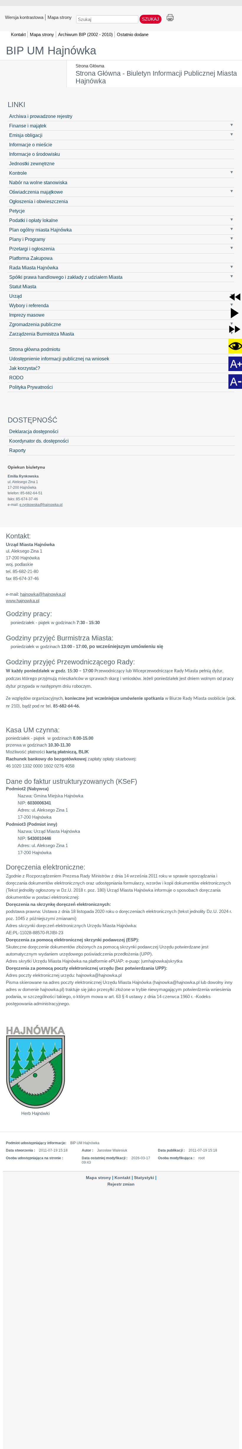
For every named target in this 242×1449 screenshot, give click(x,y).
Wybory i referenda (29, 305)
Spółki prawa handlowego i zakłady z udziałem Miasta (65, 277)
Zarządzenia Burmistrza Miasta (41, 333)
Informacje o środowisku (34, 154)
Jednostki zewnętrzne (32, 163)
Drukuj (170, 18)
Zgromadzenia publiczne (35, 324)
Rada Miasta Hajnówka (33, 267)
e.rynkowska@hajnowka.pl (41, 505)
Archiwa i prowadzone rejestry (40, 116)
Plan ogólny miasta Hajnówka (40, 229)
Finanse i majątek (27, 125)
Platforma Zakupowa (31, 258)
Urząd (15, 296)
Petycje (17, 210)
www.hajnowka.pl (22, 600)
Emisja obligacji (25, 135)
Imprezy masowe (27, 315)
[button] (235, 297)
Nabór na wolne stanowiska (38, 182)
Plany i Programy (27, 239)
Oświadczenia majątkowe (36, 192)
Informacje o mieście (30, 144)
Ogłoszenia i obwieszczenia (38, 201)
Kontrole (18, 173)
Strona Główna (90, 65)
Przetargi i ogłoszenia (32, 248)
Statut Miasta (22, 286)
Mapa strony (60, 17)
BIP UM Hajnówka (51, 50)
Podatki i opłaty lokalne (33, 220)
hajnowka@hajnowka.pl (43, 594)
